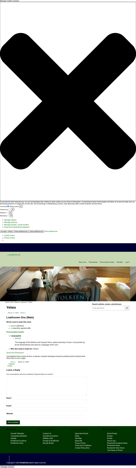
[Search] (127, 308)
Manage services (10, 222)
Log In (127, 262)
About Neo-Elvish (81, 433)
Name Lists (82, 262)
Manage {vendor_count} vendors (16, 225)
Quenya (18, 338)
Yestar (9, 366)
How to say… (112, 441)
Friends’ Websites (17, 433)
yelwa (13, 326)
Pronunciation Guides (107, 262)
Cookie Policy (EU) (82, 448)
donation (17, 358)
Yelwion (11, 364)
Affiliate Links (48, 438)
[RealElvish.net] (68, 255)
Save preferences (36, 231)
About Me (78, 441)
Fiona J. (23, 313)
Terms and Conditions (83, 445)
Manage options (10, 220)
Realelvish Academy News (117, 443)
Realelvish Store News (115, 448)
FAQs (77, 436)
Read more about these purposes (16, 227)
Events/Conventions (50, 436)
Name (9, 398)
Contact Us (47, 433)
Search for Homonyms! (15, 353)
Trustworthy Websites (19, 436)
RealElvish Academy (18, 441)
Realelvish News (113, 445)
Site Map (78, 438)
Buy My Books (48, 443)
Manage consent (7, 467)
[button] (68, 101)
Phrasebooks (93, 262)
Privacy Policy (9, 238)
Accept (3, 231)
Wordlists (120, 262)
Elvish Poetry (112, 433)
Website (9, 413)
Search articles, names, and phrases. (107, 304)
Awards (13, 438)
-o (11, 328)
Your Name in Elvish (115, 450)
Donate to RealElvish (51, 441)
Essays (110, 436)
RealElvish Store (17, 443)
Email (9, 406)
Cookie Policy (9, 235)
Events (109, 438)
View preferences (21, 231)
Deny (10, 231)
